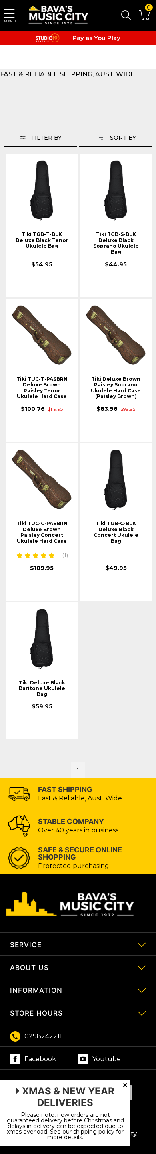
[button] (140, 16)
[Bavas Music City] (59, 15)
